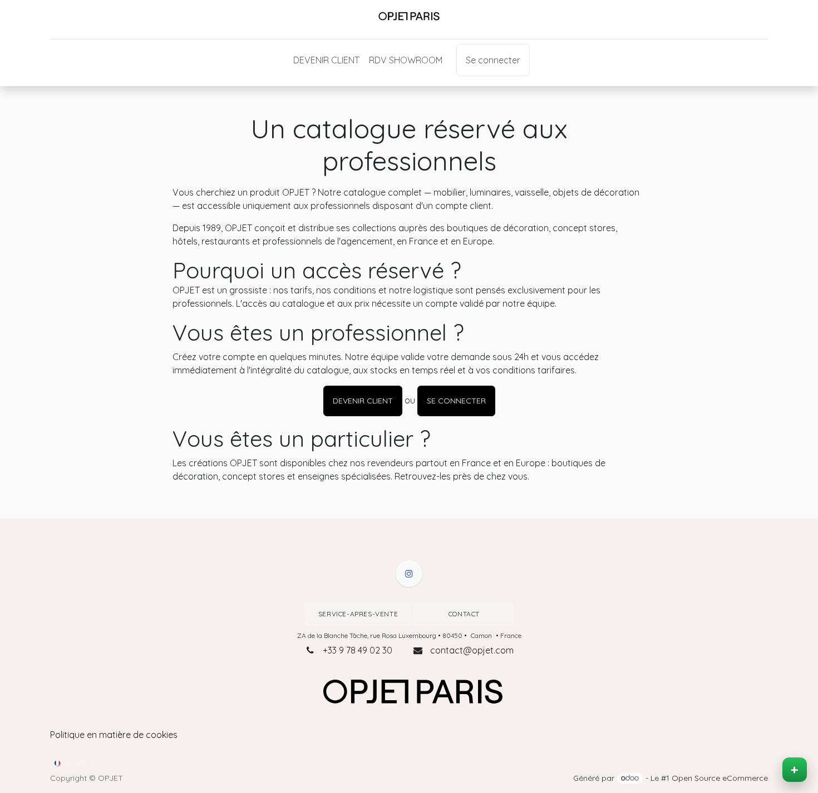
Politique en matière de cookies (114, 734)
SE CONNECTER (456, 401)
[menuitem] (326, 60)
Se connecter (493, 60)
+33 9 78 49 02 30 (357, 650)
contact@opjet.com (472, 650)
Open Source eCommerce (720, 778)
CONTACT (463, 614)
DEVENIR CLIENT (363, 401)
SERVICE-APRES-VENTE (358, 614)
